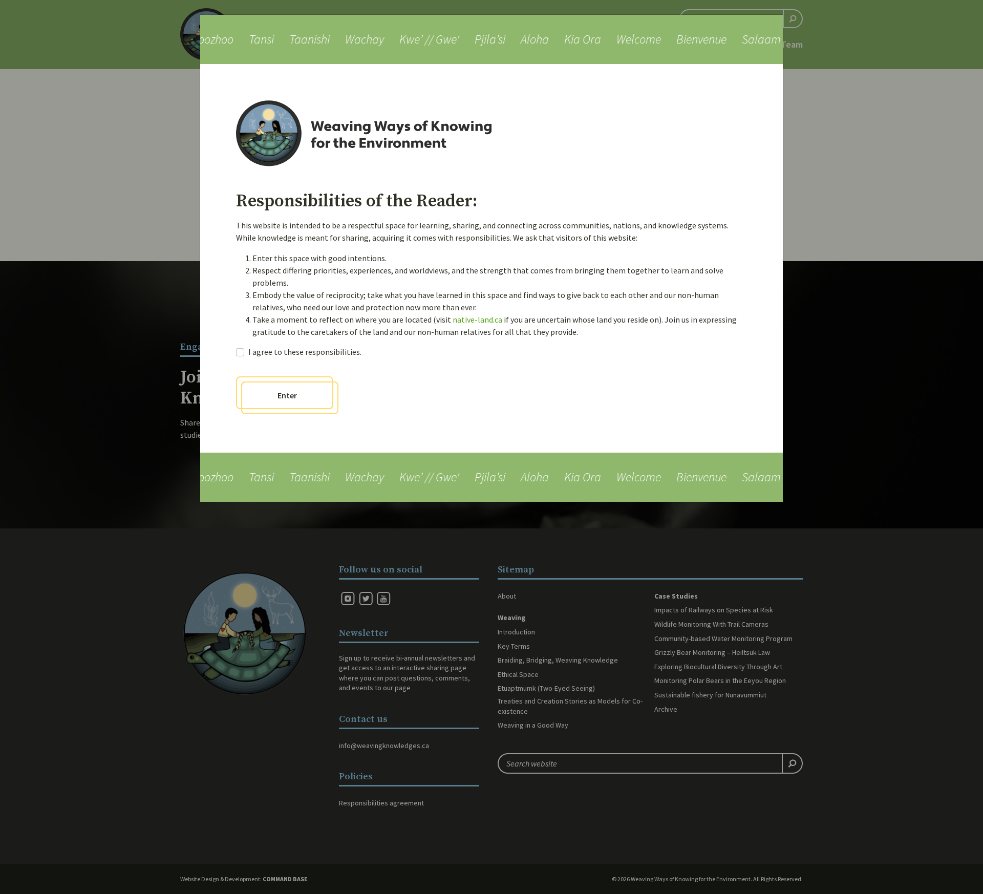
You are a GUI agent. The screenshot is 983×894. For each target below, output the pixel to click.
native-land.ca (477, 319)
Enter (287, 395)
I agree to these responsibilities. (304, 352)
